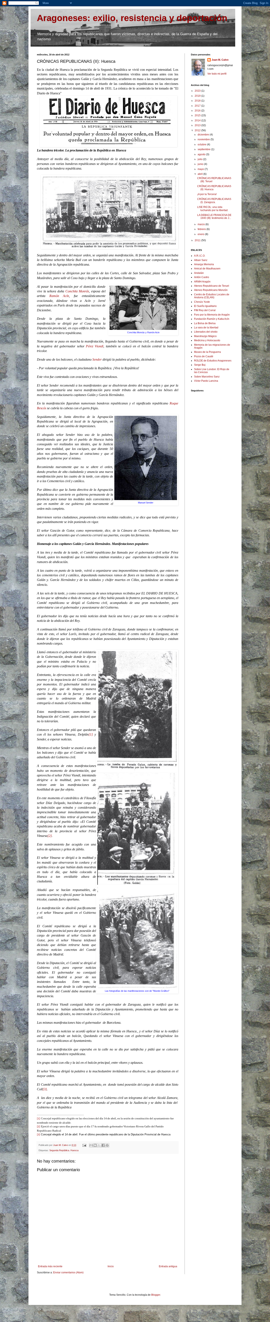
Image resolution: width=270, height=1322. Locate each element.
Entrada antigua (168, 1266)
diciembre (204, 134)
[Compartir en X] (99, 1145)
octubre (202, 144)
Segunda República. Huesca (63, 1150)
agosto (202, 154)
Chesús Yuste (202, 301)
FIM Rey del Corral (205, 310)
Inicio (111, 1266)
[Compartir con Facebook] (103, 1145)
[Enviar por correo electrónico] (91, 1145)
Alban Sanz (200, 260)
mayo (201, 169)
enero (201, 234)
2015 (198, 115)
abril (200, 174)
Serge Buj (199, 364)
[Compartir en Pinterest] (107, 1145)
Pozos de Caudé (203, 356)
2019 (198, 95)
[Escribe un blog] (95, 1145)
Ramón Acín (59, 296)
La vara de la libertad (206, 327)
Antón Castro (201, 277)
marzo (201, 224)
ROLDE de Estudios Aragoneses (212, 360)
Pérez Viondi (94, 346)
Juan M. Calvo (220, 59)
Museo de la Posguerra (207, 352)
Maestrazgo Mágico (205, 336)
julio (200, 159)
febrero (202, 229)
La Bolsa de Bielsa (205, 323)
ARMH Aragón (202, 281)
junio (201, 164)
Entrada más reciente (50, 1266)
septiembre (204, 149)
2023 (198, 90)
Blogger (155, 1294)
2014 (198, 120)
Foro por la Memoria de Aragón (212, 314)
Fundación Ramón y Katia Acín (211, 318)
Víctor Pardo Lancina (206, 380)
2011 (198, 240)
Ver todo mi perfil (217, 73)
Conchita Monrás (77, 291)
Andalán (199, 273)
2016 (198, 110)
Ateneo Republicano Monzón (211, 290)
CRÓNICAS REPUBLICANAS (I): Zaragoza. (214, 200)
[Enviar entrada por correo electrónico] (84, 1145)
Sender (97, 359)
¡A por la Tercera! (207, 194)
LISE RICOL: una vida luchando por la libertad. (212, 208)
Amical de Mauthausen (207, 268)
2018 (198, 100)
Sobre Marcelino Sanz (207, 376)
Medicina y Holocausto (207, 340)
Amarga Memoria (204, 264)
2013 (198, 125)
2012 (198, 130)
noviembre (204, 139)
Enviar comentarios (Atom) (68, 1272)
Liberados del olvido (205, 331)
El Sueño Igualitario (205, 306)
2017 (198, 105)
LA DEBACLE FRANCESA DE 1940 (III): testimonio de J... (214, 216)
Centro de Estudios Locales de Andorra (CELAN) (211, 296)
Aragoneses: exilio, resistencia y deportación (132, 18)
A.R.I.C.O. (199, 255)
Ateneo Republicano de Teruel (211, 285)
